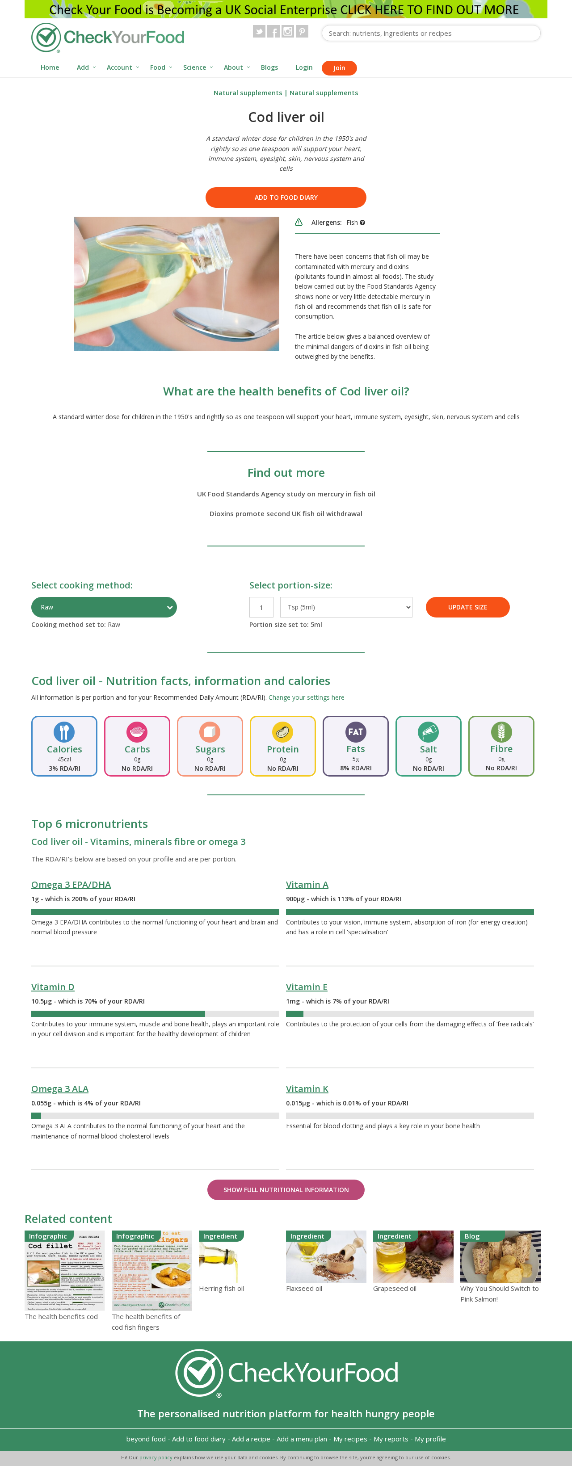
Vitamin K (307, 1089)
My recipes (350, 1438)
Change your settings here (307, 697)
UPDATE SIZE (468, 607)
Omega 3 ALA (59, 1089)
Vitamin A (307, 884)
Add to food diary (286, 197)
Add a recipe (251, 1438)
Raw (47, 607)
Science (194, 67)
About (233, 67)
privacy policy (156, 1457)
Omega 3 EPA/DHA (71, 884)
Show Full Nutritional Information (286, 1189)
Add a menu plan (302, 1438)
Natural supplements (248, 92)
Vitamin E (307, 987)
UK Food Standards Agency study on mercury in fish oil (286, 493)
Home (50, 67)
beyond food (146, 1438)
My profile (430, 1438)
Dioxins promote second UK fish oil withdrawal (286, 513)
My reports (391, 1438)
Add (83, 67)
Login (304, 67)
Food (157, 67)
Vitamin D (53, 987)
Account (119, 67)
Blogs (269, 67)
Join (339, 67)
